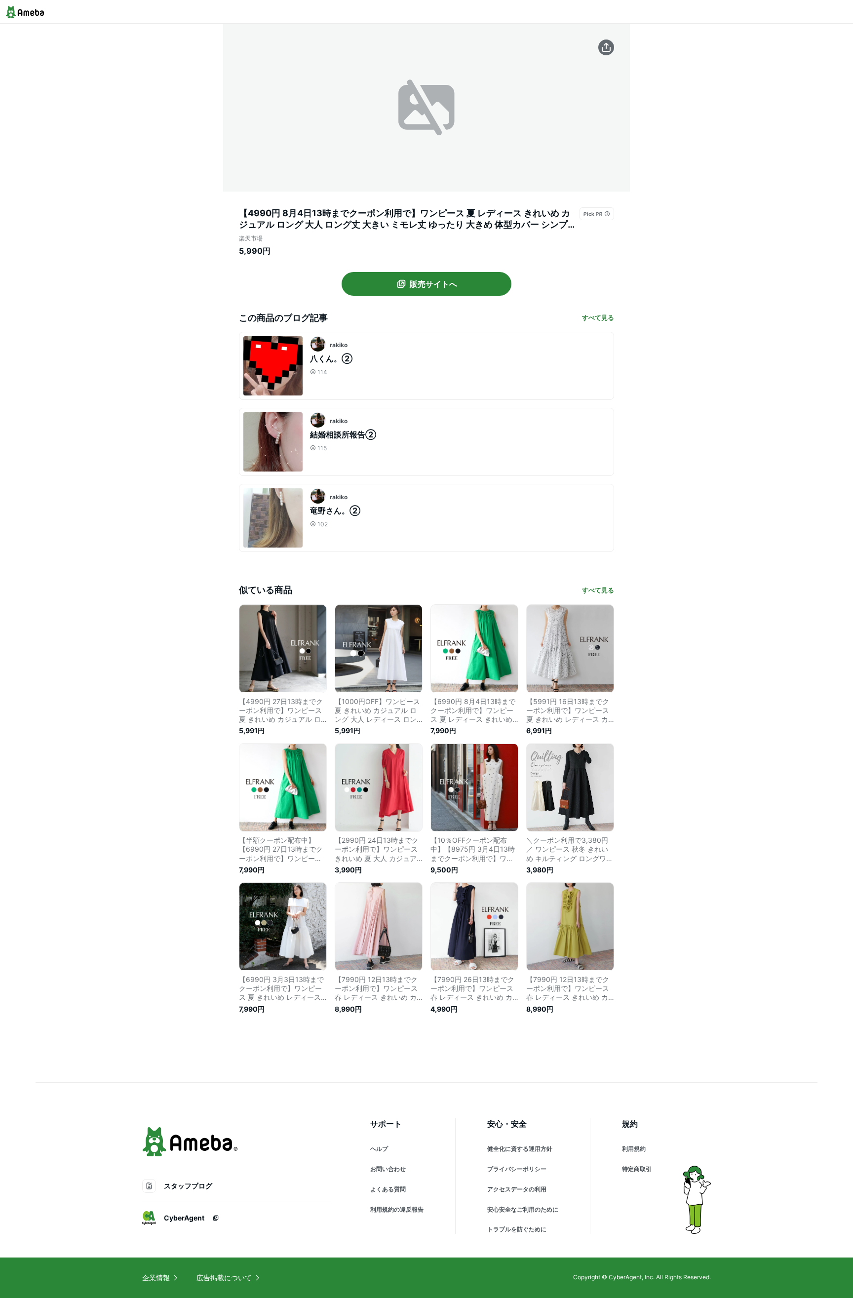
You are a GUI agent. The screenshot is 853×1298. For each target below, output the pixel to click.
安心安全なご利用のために (522, 1209)
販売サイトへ (433, 284)
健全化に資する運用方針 (519, 1148)
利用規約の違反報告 (397, 1209)
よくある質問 (388, 1189)
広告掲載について (224, 1277)
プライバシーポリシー (516, 1169)
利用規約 (634, 1148)
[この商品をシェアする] (606, 47)
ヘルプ (379, 1148)
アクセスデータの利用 (516, 1189)
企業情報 (156, 1277)
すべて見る (598, 317)
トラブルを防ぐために (516, 1229)
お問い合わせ (388, 1169)
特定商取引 (637, 1169)
